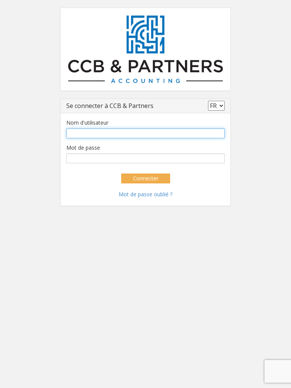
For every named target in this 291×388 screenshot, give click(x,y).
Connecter (145, 178)
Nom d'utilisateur (87, 122)
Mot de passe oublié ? (145, 194)
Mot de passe (83, 147)
